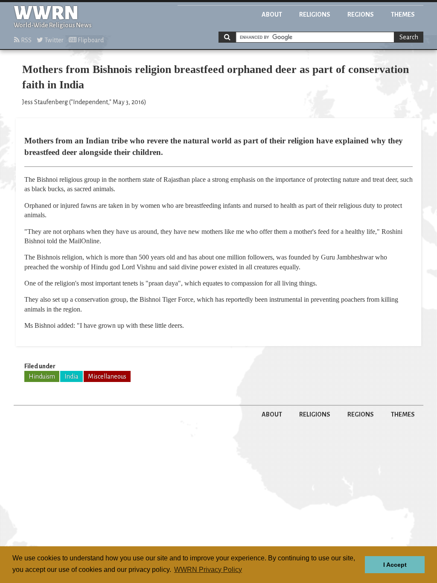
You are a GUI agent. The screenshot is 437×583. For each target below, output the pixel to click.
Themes (403, 14)
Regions (360, 14)
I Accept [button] (395, 564)
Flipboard (90, 40)
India (71, 376)
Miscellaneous (107, 376)
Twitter (53, 40)
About (272, 14)
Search (408, 37)
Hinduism (42, 376)
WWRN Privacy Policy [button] (208, 569)
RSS (26, 40)
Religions (314, 14)
